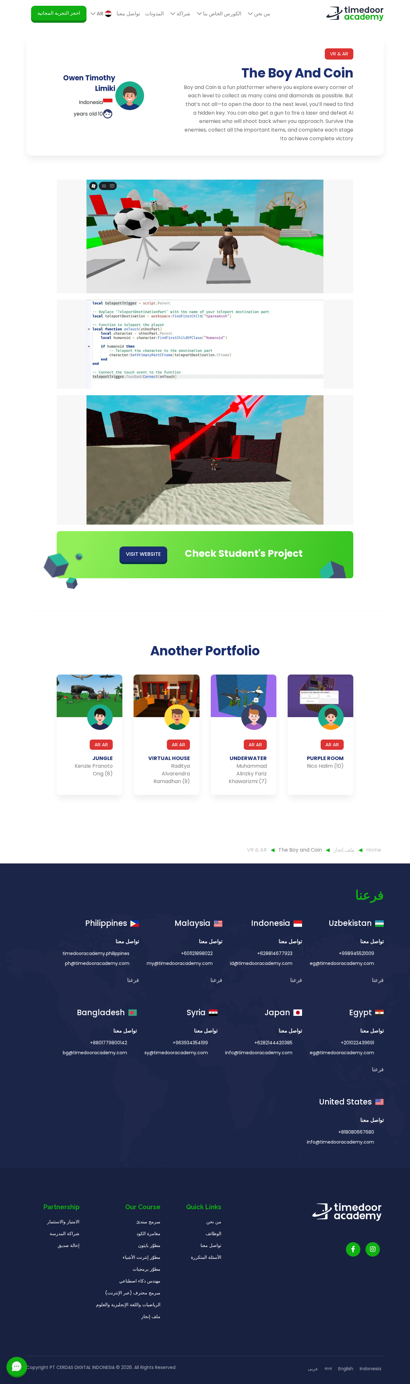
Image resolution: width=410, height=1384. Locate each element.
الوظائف (213, 1233)
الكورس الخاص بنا (221, 13)
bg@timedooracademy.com (95, 1052)
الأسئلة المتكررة (206, 1257)
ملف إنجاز (343, 850)
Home (373, 850)
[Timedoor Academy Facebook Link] (353, 1249)
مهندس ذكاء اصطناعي (139, 1281)
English (345, 1368)
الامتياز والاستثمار (63, 1221)
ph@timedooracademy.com (97, 963)
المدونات (154, 13)
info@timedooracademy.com (258, 1052)
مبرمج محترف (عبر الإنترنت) (132, 1293)
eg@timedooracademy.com (342, 963)
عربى (313, 1368)
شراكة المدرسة (64, 1233)
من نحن (261, 13)
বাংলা (328, 1368)
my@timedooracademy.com (180, 963)
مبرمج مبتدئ (148, 1221)
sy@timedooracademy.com (176, 1052)
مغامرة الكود (148, 1233)
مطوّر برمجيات (146, 1269)
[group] (320, 735)
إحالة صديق (68, 1245)
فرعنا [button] (377, 980)
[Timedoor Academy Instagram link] (372, 1249)
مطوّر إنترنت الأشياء (141, 1257)
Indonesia (370, 1368)
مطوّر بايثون (149, 1245)
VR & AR (257, 850)
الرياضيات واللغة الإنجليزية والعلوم (128, 1304)
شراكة (182, 13)
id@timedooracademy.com (261, 963)
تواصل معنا (128, 13)
